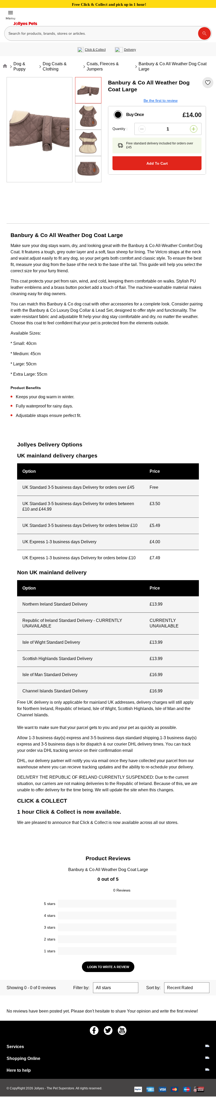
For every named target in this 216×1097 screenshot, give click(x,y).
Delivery (130, 50)
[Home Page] (25, 24)
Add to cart (157, 163)
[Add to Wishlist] (207, 82)
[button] (142, 129)
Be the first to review (161, 100)
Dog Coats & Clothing (55, 66)
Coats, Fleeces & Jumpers (103, 66)
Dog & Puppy (19, 66)
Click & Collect (95, 50)
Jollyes (39, 1088)
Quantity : (119, 129)
